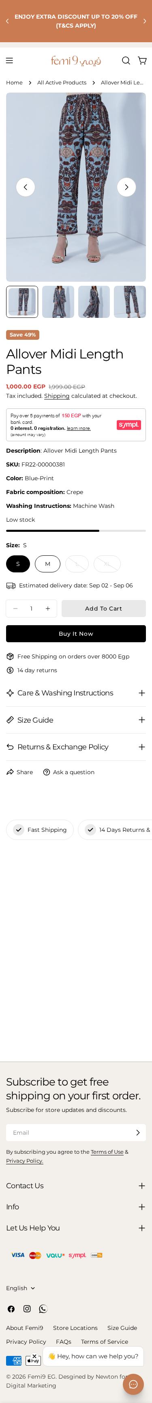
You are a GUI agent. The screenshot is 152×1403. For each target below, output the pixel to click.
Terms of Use (107, 1152)
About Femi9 (24, 1328)
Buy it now (76, 633)
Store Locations (75, 1328)
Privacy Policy (26, 1341)
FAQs (63, 1341)
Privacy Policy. (24, 1161)
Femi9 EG (42, 1376)
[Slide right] (126, 187)
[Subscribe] (138, 1132)
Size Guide (122, 1328)
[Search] (126, 60)
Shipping (57, 395)
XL (112, 566)
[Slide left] (25, 187)
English (16, 1288)
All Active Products (61, 83)
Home (14, 83)
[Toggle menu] (9, 60)
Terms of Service (104, 1341)
